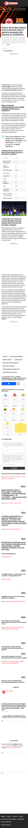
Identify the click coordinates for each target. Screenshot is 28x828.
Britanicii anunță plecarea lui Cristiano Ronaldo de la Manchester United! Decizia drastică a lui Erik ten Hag (14, 546)
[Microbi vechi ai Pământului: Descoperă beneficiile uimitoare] (14, 670)
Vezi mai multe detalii (14, 747)
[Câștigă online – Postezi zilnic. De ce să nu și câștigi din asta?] (14, 564)
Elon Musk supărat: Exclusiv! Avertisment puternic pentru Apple (14, 657)
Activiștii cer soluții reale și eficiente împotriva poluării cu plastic (12, 648)
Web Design (21, 819)
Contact (15, 816)
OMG (22, 420)
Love (14, 420)
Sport (3, 25)
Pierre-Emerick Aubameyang (11, 369)
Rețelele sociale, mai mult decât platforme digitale (13, 597)
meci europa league (8, 366)
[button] (2, 3)
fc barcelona (18, 359)
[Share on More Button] (18, 383)
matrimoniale (6, 746)
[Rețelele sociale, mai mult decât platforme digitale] (14, 586)
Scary (5, 406)
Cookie (9, 816)
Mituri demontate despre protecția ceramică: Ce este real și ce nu (14, 622)
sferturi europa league (10, 372)
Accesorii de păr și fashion (8, 819)
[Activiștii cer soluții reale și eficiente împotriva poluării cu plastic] (14, 635)
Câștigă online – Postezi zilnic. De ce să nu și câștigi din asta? (13, 575)
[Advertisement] (14, 68)
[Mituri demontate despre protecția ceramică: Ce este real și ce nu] (14, 610)
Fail (23, 406)
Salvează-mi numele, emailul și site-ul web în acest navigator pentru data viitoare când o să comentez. (12, 458)
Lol (5, 420)
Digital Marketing (6, 822)
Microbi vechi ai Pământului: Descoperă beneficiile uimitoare (13, 681)
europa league (7, 359)
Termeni (3, 816)
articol (5, 356)
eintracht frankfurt (16, 356)
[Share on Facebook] (9, 383)
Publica (21, 816)
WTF (7, 434)
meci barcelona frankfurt (11, 363)
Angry (14, 406)
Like (20, 434)
